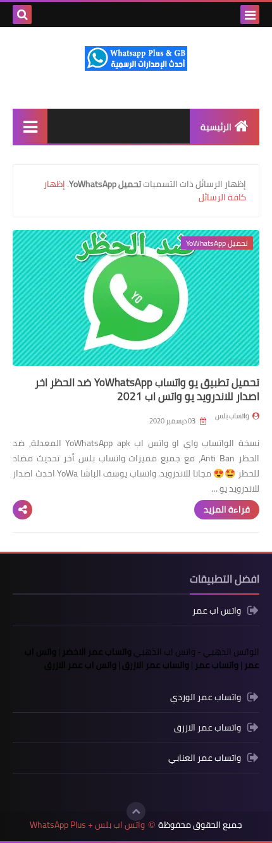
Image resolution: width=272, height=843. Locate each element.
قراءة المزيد (227, 509)
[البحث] (22, 14)
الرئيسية (216, 127)
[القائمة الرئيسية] (30, 126)
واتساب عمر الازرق (155, 665)
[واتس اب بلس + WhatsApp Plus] (136, 58)
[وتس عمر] (224, 14)
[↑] (136, 811)
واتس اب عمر (216, 611)
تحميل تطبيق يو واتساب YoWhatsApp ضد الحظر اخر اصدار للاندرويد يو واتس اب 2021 (147, 389)
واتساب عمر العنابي (204, 757)
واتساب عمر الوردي (205, 698)
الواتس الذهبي (231, 651)
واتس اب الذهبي (164, 651)
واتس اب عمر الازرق (80, 665)
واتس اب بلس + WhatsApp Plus (87, 825)
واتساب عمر (216, 665)
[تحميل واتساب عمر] (204, 14)
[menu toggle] (249, 14)
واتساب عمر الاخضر (97, 651)
